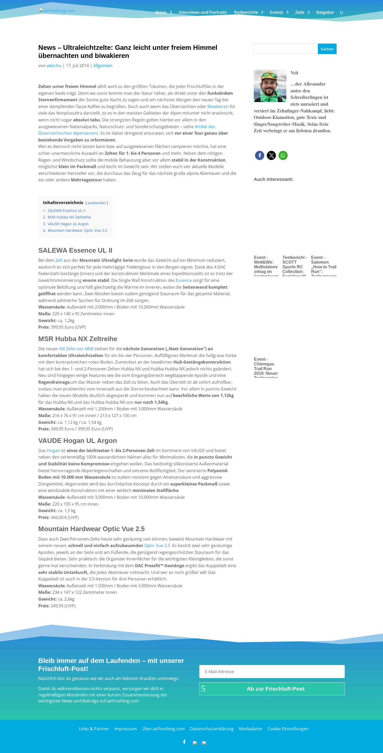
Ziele (299, 12)
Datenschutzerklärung (212, 729)
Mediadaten (250, 729)
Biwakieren (218, 106)
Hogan (53, 450)
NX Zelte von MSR (77, 349)
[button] (259, 155)
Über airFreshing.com (163, 729)
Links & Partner (94, 729)
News (161, 12)
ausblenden (97, 202)
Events (276, 12)
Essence (184, 280)
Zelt (59, 260)
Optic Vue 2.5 (157, 545)
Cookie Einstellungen (288, 729)
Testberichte (246, 12)
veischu (54, 65)
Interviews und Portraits (203, 12)
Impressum (125, 729)
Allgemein (103, 65)
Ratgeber (325, 12)
